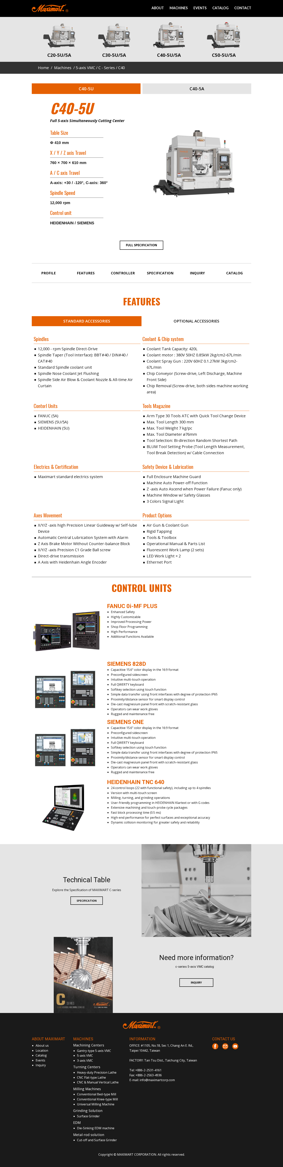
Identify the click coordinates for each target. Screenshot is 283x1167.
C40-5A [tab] (197, 88)
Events (40, 1060)
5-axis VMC (85, 67)
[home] (141, 1025)
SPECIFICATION (87, 900)
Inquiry (197, 273)
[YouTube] (235, 1046)
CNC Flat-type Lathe (91, 1077)
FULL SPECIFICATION (141, 245)
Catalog (234, 273)
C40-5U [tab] (86, 88)
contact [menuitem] (242, 8)
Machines (62, 67)
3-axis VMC (85, 1060)
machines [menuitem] (179, 8)
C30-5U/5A (114, 55)
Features (86, 273)
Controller (123, 273)
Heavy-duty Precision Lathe (96, 1072)
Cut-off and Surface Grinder (97, 1140)
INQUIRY (196, 982)
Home (43, 67)
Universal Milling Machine (95, 1104)
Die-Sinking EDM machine (95, 1128)
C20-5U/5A (59, 55)
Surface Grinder (88, 1116)
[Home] (50, 8)
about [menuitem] (158, 8)
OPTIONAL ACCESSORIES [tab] (196, 321)
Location (42, 1050)
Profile (48, 273)
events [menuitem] (200, 8)
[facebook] (215, 1046)
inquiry (222, 1059)
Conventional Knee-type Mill (97, 1099)
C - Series (106, 67)
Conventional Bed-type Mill (96, 1094)
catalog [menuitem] (220, 8)
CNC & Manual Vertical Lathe (98, 1082)
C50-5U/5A (224, 55)
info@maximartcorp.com (157, 1080)
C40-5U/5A (169, 55)
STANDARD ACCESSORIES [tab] (86, 321)
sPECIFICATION (160, 273)
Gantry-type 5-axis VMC (94, 1051)
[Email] (225, 1046)
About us (42, 1045)
